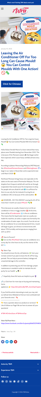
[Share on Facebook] (2, 341)
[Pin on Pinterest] (15, 341)
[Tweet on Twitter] (7, 341)
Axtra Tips (9, 331)
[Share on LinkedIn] (11, 341)
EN (14, 331)
